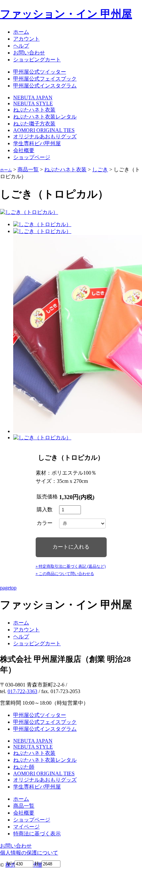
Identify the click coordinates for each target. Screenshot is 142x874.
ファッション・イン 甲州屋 (66, 14)
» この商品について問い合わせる (65, 573)
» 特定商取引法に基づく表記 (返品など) (71, 566)
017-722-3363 (22, 691)
